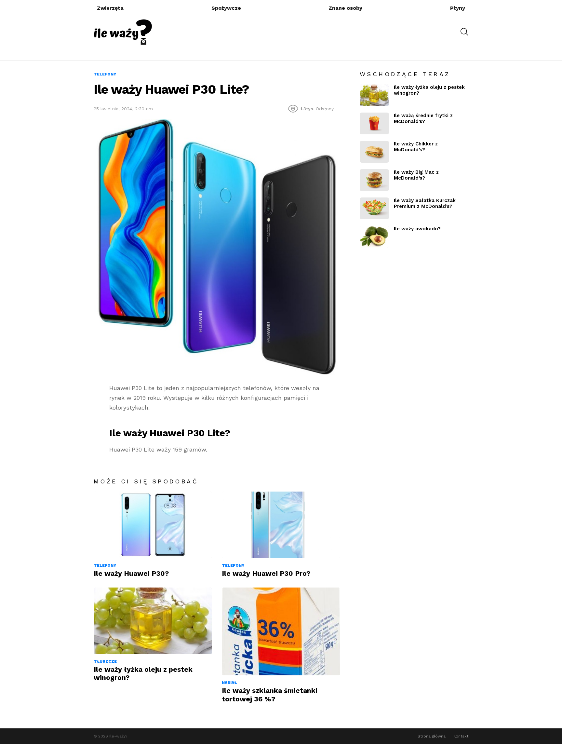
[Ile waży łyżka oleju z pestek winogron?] (153, 621)
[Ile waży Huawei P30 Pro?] (281, 525)
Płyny (457, 8)
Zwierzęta (110, 8)
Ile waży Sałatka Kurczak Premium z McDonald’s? (425, 203)
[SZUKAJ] (464, 31)
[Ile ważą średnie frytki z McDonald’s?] (374, 123)
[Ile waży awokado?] (374, 237)
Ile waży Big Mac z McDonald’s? (416, 175)
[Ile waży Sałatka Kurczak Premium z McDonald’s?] (374, 208)
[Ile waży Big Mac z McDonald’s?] (374, 180)
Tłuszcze (105, 661)
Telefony (105, 565)
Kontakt (460, 736)
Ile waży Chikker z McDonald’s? (416, 147)
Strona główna (432, 736)
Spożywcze (226, 8)
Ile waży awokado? (417, 229)
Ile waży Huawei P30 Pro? (266, 573)
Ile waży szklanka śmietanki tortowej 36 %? (269, 694)
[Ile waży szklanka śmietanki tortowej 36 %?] (281, 631)
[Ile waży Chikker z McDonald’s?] (374, 152)
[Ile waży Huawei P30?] (153, 525)
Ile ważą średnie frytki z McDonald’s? (423, 118)
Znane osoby (345, 8)
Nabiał (229, 682)
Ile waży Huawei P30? (131, 573)
